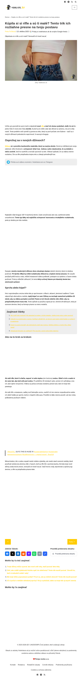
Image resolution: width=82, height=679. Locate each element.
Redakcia (21, 665)
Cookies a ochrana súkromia (41, 670)
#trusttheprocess (28, 454)
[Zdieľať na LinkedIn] (18, 554)
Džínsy (7, 146)
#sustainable (53, 452)
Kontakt (13, 665)
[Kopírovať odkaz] (45, 554)
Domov (7, 17)
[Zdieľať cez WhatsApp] (34, 554)
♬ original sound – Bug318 (44, 454)
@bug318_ (11, 452)
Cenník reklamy (47, 665)
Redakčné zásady (33, 665)
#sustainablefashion (41, 452)
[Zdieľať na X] (12, 554)
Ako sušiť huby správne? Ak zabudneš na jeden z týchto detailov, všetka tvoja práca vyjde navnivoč (41, 315)
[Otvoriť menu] (74, 7)
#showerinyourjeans (14, 454)
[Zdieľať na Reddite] (23, 554)
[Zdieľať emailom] (39, 554)
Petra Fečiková (10, 31)
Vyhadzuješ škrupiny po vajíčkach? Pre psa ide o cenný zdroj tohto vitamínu (34, 331)
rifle (42, 126)
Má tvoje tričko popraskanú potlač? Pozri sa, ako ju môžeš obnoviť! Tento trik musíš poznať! (42, 577)
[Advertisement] (41, 106)
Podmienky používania (64, 665)
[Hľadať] (75, 2)
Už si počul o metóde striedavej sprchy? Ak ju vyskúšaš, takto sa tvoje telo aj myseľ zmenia (41, 580)
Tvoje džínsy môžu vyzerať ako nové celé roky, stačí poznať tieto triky (33, 566)
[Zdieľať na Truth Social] (29, 554)
